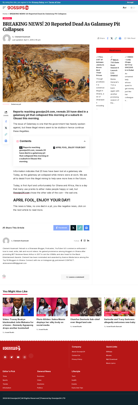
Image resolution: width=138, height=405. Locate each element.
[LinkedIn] (88, 241)
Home (5, 14)
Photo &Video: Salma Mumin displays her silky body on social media (51, 322)
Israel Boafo (9, 332)
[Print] (120, 38)
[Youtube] (18, 357)
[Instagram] (84, 241)
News (107, 315)
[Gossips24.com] (18, 7)
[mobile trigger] (5, 7)
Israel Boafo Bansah (114, 326)
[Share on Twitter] (112, 38)
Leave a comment (76, 277)
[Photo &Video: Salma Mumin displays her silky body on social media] (52, 307)
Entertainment (112, 312)
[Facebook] (81, 241)
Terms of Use (54, 2)
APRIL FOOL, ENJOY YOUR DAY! (70, 147)
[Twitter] (11, 357)
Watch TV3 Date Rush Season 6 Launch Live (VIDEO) (115, 68)
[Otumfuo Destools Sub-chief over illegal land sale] (85, 307)
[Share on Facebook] (107, 38)
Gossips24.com (21, 192)
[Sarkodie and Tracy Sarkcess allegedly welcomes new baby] (119, 307)
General (7, 18)
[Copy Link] (116, 38)
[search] (119, 7)
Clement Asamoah (22, 37)
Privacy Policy (38, 2)
